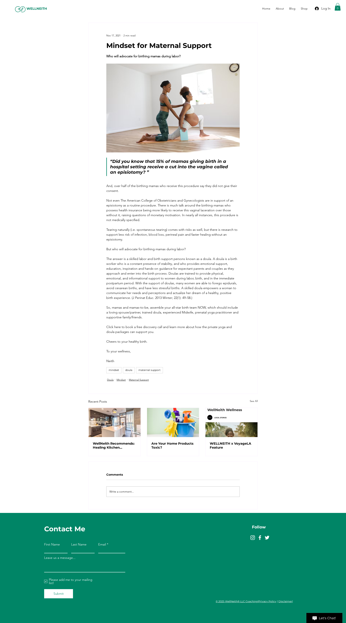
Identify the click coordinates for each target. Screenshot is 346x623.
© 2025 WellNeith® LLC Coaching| (237, 601)
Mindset (121, 379)
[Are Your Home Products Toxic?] (173, 422)
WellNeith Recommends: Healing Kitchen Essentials (114, 446)
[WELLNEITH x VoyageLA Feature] (231, 422)
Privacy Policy (267, 601)
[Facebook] (260, 538)
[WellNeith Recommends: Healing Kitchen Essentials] (114, 422)
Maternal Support (139, 379)
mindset (114, 370)
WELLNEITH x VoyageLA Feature (230, 446)
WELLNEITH (36, 9)
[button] (337, 7)
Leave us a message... (60, 557)
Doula (110, 379)
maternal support (149, 370)
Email (102, 544)
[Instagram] (253, 538)
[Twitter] (267, 538)
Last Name (78, 544)
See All (254, 401)
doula (128, 370)
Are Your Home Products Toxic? (172, 446)
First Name (52, 544)
